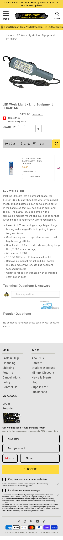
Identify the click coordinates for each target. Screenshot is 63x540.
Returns (7, 372)
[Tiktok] (44, 521)
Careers (37, 363)
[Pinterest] (31, 521)
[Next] (59, 168)
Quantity (9, 126)
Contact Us (9, 387)
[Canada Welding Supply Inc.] (31, 15)
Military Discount (43, 372)
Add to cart (36, 176)
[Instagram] (25, 521)
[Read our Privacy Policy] (58, 484)
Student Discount (43, 367)
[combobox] (10, 458)
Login (6, 403)
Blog (34, 382)
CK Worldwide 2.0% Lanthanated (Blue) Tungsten (32, 161)
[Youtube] (37, 521)
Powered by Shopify (49, 532)
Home (8, 35)
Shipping (8, 367)
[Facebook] (19, 521)
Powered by (44, 301)
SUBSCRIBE (30, 469)
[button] (5, 16)
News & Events (42, 377)
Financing (9, 363)
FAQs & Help (10, 358)
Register (8, 408)
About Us (38, 358)
